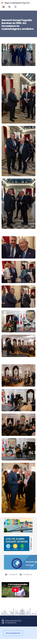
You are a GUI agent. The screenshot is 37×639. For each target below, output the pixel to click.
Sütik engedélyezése (13, 633)
